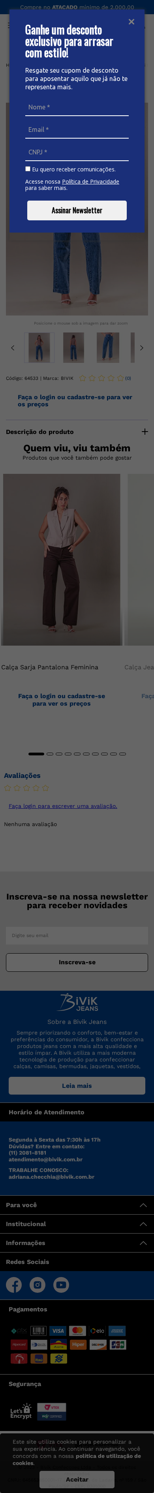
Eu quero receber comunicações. (73, 169)
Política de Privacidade (90, 181)
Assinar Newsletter (77, 210)
